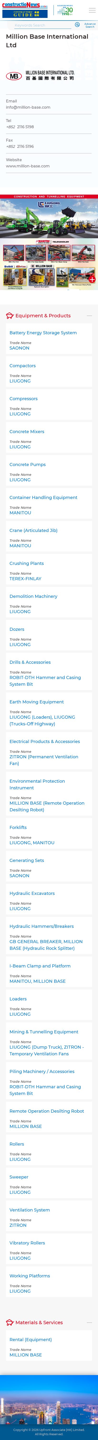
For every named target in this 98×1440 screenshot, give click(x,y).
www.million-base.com (28, 166)
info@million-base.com (28, 107)
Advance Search (90, 25)
